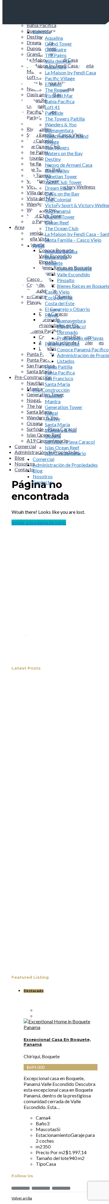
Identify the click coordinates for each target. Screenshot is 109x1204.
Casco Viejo (57, 292)
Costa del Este (59, 303)
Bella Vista (56, 257)
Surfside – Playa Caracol (70, 442)
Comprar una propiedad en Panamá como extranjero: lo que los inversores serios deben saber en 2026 (60, 783)
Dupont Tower (60, 217)
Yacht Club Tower (63, 182)
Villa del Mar (58, 61)
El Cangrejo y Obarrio (67, 309)
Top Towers (57, 147)
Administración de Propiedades (65, 465)
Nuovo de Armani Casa (68, 165)
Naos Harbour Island (66, 136)
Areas (39, 245)
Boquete (54, 263)
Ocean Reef (57, 222)
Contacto (42, 482)
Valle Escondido (73, 274)
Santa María (57, 424)
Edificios (42, 32)
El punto (53, 84)
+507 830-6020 (57, 650)
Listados (65, 361)
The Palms (56, 55)
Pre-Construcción (51, 390)
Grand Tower (58, 43)
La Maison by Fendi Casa (70, 72)
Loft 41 (52, 107)
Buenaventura (59, 130)
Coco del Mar (59, 297)
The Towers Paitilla (65, 118)
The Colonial (58, 199)
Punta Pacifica (60, 372)
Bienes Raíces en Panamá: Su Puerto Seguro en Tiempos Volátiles (58, 886)
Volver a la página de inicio (39, 522)
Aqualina (54, 38)
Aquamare (55, 67)
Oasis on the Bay (62, 193)
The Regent (57, 90)
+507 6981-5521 (58, 656)
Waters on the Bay (64, 153)
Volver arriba (22, 1198)
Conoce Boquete (74, 268)
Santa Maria (57, 384)
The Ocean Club (61, 228)
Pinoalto (65, 280)
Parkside (54, 113)
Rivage (52, 142)
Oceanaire (55, 49)
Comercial (43, 459)
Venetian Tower (61, 176)
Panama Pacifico (62, 343)
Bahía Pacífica (59, 101)
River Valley (57, 170)
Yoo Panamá (58, 211)
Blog (38, 470)
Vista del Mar (59, 95)
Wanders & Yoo (61, 124)
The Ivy (52, 418)
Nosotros (43, 476)
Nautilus (53, 395)
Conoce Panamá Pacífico (83, 349)
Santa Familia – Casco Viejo (73, 240)
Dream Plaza (58, 188)
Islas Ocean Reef (62, 447)
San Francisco (59, 378)
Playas (51, 315)
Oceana (53, 436)
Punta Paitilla (58, 367)
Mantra (53, 401)
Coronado (67, 332)
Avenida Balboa (61, 251)
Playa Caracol (71, 326)
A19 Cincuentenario (65, 453)
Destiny (53, 159)
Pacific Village (60, 78)
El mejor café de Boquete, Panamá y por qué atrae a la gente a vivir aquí (60, 687)
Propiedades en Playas (80, 338)
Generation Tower (63, 407)
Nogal (51, 413)
